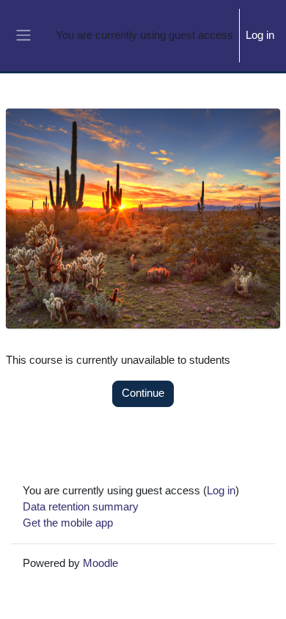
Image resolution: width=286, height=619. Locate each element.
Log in (260, 35)
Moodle (100, 563)
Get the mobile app (68, 523)
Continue (143, 393)
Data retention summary (81, 507)
